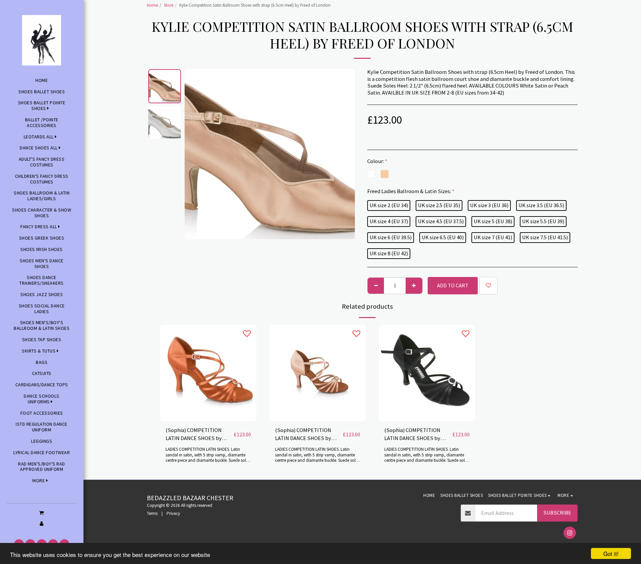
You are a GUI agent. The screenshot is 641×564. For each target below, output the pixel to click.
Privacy (173, 513)
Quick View (208, 404)
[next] (344, 154)
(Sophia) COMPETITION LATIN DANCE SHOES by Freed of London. (194, 435)
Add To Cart (210, 417)
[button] (41, 512)
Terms (152, 513)
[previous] (195, 154)
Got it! (611, 553)
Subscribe (557, 512)
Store (168, 5)
